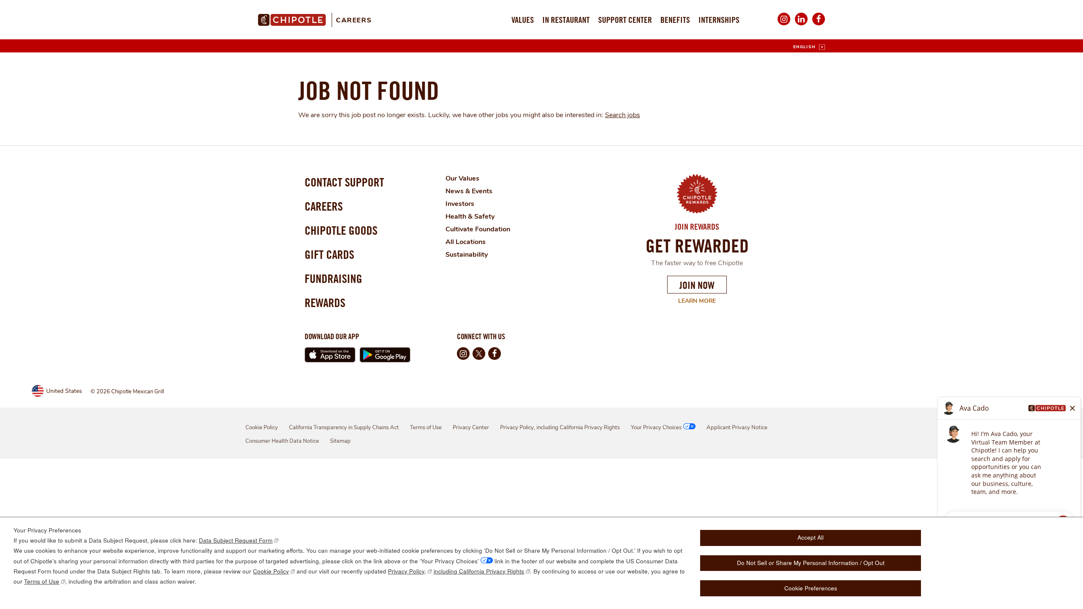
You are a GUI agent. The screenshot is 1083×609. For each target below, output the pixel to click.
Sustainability (466, 254)
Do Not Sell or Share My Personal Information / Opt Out (811, 563)
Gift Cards (329, 254)
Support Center (625, 19)
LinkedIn (801, 24)
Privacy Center (471, 427)
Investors (459, 203)
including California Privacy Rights (479, 571)
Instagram (784, 24)
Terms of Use (426, 427)
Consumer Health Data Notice (282, 441)
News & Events (468, 191)
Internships (718, 19)
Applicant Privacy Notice (736, 427)
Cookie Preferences (810, 588)
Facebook (818, 24)
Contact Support (344, 182)
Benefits (675, 19)
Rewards (325, 302)
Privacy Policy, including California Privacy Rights (560, 427)
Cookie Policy (261, 427)
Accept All (810, 537)
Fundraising (333, 278)
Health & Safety (470, 216)
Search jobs (622, 115)
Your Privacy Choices (656, 427)
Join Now (697, 285)
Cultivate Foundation (477, 229)
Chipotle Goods (341, 230)
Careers (353, 20)
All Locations (465, 242)
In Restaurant (566, 19)
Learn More (691, 301)
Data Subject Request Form (235, 540)
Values (522, 19)
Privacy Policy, (407, 571)
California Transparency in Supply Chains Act (344, 427)
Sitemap (340, 441)
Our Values (462, 178)
